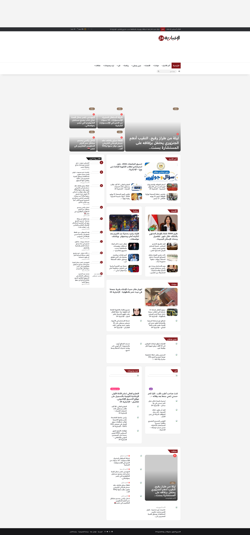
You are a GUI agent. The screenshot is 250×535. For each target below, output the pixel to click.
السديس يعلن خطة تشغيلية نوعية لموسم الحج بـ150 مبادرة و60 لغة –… (155, 357)
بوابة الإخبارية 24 (160, 531)
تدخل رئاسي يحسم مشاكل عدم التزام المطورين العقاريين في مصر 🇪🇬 (120, 500)
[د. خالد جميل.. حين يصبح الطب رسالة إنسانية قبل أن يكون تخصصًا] (96, 255)
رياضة (126, 66)
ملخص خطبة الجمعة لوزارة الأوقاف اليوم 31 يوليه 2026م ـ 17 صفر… (155, 196)
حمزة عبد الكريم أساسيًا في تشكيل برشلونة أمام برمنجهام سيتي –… (118, 268)
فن (119, 66)
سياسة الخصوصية (83, 531)
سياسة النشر (73, 531)
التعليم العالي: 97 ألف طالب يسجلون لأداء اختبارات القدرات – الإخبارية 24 (120, 187)
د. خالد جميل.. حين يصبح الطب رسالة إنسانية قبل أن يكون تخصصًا (81, 255)
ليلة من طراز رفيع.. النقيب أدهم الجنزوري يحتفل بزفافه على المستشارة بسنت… (154, 143)
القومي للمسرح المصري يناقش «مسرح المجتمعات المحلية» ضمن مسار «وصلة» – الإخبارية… (156, 425)
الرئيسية (176, 66)
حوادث (156, 66)
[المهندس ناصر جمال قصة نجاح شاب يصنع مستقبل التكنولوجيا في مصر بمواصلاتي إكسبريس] (141, 469)
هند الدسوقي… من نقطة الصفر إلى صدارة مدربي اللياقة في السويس (81, 234)
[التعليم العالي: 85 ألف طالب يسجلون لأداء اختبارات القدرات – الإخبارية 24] (138, 406)
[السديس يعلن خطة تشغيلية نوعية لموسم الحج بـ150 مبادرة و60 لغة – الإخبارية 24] (177, 355)
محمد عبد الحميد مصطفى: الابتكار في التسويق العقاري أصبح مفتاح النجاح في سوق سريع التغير (82, 278)
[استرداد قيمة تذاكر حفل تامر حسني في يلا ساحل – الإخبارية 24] (177, 401)
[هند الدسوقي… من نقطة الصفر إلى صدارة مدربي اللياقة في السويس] (96, 235)
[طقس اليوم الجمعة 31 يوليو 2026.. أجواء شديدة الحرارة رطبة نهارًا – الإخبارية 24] (136, 196)
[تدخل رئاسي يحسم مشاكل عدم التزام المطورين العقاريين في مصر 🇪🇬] (141, 496)
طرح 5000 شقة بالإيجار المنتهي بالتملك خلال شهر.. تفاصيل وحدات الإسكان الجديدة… (163, 236)
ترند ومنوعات (109, 66)
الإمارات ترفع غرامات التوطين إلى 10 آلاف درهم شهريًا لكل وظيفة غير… (155, 346)
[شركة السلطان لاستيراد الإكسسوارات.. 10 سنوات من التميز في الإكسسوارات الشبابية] (141, 456)
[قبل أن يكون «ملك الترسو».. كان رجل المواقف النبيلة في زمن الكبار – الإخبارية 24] (177, 410)
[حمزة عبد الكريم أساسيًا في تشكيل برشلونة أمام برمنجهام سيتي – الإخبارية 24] (133, 268)
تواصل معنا (93, 531)
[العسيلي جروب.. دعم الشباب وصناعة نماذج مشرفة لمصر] (96, 165)
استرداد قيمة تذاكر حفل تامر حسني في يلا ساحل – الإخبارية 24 (156, 403)
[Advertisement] (125, 13)
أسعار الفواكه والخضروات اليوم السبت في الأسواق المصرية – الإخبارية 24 (139, 29)
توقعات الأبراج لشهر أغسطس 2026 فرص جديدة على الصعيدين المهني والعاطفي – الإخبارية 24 (119, 435)
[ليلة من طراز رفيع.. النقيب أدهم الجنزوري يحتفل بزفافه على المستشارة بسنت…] (153, 128)
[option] (125, 128)
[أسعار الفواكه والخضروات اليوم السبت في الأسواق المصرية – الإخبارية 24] (172, 187)
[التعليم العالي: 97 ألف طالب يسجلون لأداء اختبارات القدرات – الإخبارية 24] (136, 187)
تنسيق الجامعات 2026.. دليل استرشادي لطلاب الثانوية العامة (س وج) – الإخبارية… (126, 167)
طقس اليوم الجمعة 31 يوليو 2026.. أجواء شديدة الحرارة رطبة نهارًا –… (120, 196)
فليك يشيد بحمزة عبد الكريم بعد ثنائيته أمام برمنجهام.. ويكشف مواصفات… (124, 236)
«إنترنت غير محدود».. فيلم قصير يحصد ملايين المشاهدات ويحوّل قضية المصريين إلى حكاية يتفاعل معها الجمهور (81, 176)
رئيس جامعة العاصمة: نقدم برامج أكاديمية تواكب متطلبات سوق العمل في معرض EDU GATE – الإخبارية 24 (119, 422)
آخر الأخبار (166, 66)
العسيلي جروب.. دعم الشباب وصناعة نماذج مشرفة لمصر (82, 165)
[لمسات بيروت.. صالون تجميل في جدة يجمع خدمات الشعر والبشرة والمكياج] (96, 244)
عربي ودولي (137, 66)
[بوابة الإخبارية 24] (169, 38)
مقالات (97, 66)
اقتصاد (147, 66)
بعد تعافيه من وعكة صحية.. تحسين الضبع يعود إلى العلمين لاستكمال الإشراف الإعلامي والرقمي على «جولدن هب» (80, 223)
